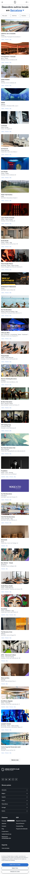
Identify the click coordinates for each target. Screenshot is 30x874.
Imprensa (4, 823)
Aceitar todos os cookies (15, 864)
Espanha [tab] (4, 797)
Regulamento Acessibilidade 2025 (6, 837)
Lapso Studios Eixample (7, 217)
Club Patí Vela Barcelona (8, 517)
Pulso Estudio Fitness (7, 263)
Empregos (4, 820)
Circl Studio (4, 171)
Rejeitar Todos (15, 868)
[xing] (16, 779)
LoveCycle (4, 125)
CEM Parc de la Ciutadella (8, 33)
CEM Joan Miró (5, 332)
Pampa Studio (5, 355)
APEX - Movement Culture (8, 655)
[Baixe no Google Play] (17, 775)
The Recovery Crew (6, 632)
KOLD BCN (4, 540)
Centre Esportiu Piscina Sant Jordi (10, 747)
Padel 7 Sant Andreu (6, 194)
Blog (3, 828)
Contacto (4, 826)
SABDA (3, 102)
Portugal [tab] (4, 807)
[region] (15, 863)
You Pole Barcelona (6, 494)
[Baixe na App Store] (7, 775)
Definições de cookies (15, 871)
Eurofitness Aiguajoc (7, 701)
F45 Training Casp (6, 425)
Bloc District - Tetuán (7, 563)
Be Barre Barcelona (6, 402)
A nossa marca (5, 831)
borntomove (4, 148)
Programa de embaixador (22, 828)
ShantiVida (4, 609)
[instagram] (3, 779)
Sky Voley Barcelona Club (8, 448)
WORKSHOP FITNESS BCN (8, 286)
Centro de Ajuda (5, 848)
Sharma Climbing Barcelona (9, 379)
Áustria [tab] (3, 811)
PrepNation (4, 471)
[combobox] (6, 15)
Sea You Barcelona (6, 309)
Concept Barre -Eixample (8, 56)
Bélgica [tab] (3, 793)
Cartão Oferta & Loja (6, 834)
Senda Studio (4, 240)
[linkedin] (6, 779)
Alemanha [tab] (4, 790)
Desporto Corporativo (21, 820)
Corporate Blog (19, 826)
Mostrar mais (15, 760)
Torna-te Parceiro (20, 823)
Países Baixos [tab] (5, 804)
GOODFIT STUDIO (6, 724)
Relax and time (5, 678)
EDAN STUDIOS (5, 79)
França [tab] (3, 800)
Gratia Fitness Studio (7, 586)
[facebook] (13, 779)
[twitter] (9, 779)
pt (27, 2)
